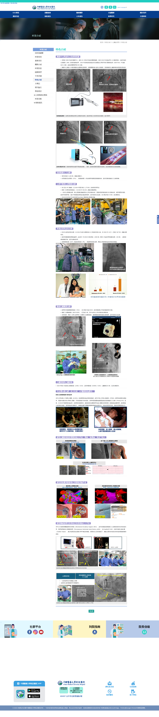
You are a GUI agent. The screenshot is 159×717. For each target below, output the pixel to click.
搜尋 (102, 7)
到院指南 (94, 632)
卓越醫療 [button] (111, 13)
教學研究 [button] (111, 16)
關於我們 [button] (143, 13)
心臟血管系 (115, 42)
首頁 (101, 42)
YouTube (41, 632)
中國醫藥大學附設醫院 (71, 683)
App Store (34, 697)
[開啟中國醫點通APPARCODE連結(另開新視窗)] (20, 694)
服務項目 (38, 61)
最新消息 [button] (16, 16)
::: (1, 1)
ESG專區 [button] (16, 13)
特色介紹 (124, 42)
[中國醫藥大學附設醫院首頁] (43, 7)
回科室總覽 (39, 53)
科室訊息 (38, 68)
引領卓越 (38, 76)
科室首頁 (38, 57)
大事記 (37, 83)
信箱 (144, 632)
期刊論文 (38, 87)
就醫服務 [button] (48, 13)
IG (35, 632)
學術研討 (38, 91)
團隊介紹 (38, 64)
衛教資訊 (38, 103)
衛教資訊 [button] (48, 16)
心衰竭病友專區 (41, 95)
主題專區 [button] (143, 16)
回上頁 (91, 611)
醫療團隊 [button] (79, 13)
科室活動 (38, 99)
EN (115, 7)
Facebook (29, 632)
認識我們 (38, 72)
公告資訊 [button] (79, 16)
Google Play (34, 691)
